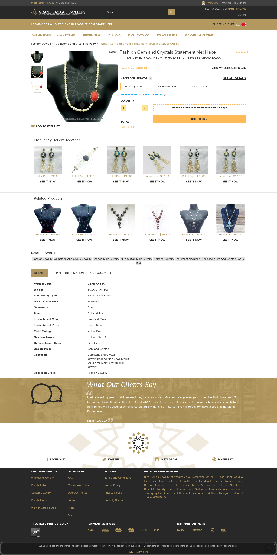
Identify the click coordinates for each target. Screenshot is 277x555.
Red (138, 263)
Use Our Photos (77, 493)
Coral (241, 259)
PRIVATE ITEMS (167, 35)
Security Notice (114, 500)
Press (71, 508)
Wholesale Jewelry (42, 477)
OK (131, 551)
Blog (70, 515)
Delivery (73, 500)
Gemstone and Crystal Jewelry (72, 259)
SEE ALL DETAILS (234, 78)
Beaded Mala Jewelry (106, 259)
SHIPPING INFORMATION (68, 273)
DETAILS (39, 273)
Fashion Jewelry (42, 259)
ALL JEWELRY (66, 35)
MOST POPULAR (139, 35)
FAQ (70, 477)
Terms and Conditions (118, 477)
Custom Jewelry (41, 493)
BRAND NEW (91, 35)
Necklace (207, 259)
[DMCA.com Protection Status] (36, 532)
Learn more (142, 551)
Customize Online (78, 485)
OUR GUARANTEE (102, 273)
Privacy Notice (113, 493)
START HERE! (104, 24)
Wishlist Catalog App (44, 508)
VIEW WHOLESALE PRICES (229, 68)
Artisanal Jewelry (164, 259)
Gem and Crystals (225, 259)
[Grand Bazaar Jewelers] (58, 12)
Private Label (39, 485)
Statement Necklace (188, 259)
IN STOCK (114, 35)
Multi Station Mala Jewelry (136, 259)
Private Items (39, 500)
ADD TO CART (199, 119)
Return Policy (112, 485)
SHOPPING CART (224, 24)
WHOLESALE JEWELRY (200, 35)
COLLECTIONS (41, 35)
